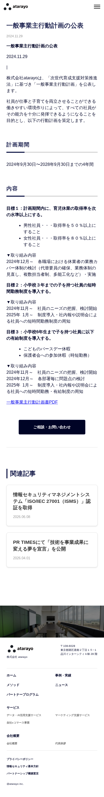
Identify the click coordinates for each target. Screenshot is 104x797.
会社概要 (13, 736)
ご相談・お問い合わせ (52, 427)
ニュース (61, 685)
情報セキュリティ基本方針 (23, 766)
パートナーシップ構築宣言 (23, 773)
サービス (13, 707)
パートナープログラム (23, 694)
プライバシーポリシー (20, 759)
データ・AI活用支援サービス (24, 715)
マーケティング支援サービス (72, 715)
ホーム (11, 675)
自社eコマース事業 (18, 722)
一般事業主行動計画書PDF (32, 402)
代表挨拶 (60, 743)
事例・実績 (63, 675)
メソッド (13, 685)
